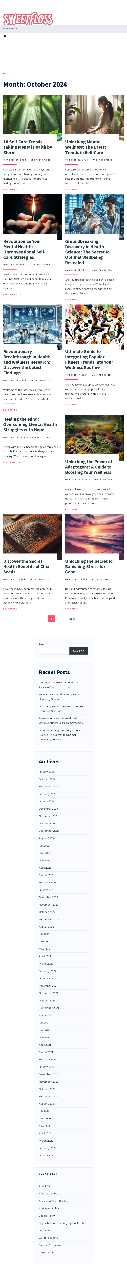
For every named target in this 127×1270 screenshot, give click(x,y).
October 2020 (47, 1089)
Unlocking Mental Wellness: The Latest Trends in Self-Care (85, 147)
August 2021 (46, 1015)
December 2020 (48, 1074)
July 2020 (44, 1111)
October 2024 (47, 779)
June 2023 (45, 853)
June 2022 (45, 941)
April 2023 (45, 867)
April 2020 (45, 1133)
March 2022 (46, 963)
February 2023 (47, 882)
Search (43, 644)
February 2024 (47, 794)
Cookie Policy (47, 1215)
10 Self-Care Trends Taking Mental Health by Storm (27, 147)
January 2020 (46, 1155)
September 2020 (49, 1096)
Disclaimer (45, 1230)
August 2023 (46, 838)
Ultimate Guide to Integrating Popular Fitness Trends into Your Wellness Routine (89, 359)
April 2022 (45, 956)
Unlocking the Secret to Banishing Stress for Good (89, 566)
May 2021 (45, 1037)
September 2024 (49, 786)
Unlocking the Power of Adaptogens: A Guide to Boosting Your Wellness (88, 467)
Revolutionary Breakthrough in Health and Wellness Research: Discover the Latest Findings (27, 362)
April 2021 (45, 1044)
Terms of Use (47, 1252)
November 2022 (48, 904)
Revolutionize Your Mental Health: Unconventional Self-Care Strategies (24, 249)
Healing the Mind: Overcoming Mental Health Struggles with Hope (30, 424)
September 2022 (49, 919)
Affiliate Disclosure (50, 1193)
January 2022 (46, 978)
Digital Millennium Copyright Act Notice (62, 1223)
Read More (12, 189)
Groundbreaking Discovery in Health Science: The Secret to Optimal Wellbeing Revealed (87, 252)
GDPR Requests (48, 1237)
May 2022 (45, 948)
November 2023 (48, 816)
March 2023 (46, 875)
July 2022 (44, 934)
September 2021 (49, 1007)
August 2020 (46, 1103)
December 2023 (48, 808)
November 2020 (48, 1081)
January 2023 (46, 889)
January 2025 (46, 771)
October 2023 (47, 823)
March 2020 (46, 1140)
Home (6, 73)
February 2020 (47, 1148)
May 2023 (45, 860)
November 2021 (48, 993)
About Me (45, 1186)
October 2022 (47, 911)
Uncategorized (41, 160)
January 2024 (46, 801)
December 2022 (48, 897)
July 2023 (44, 845)
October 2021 (47, 1000)
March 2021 (46, 1052)
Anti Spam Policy (49, 1208)
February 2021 (47, 1059)
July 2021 (44, 1022)
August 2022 (46, 926)
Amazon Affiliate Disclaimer (55, 1201)
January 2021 (46, 1066)
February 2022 (47, 971)
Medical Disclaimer (50, 1245)
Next (72, 619)
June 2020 (45, 1118)
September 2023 (49, 830)
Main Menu (11, 28)
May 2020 (45, 1126)
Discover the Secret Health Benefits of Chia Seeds (26, 566)
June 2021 (45, 1030)
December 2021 (48, 985)
